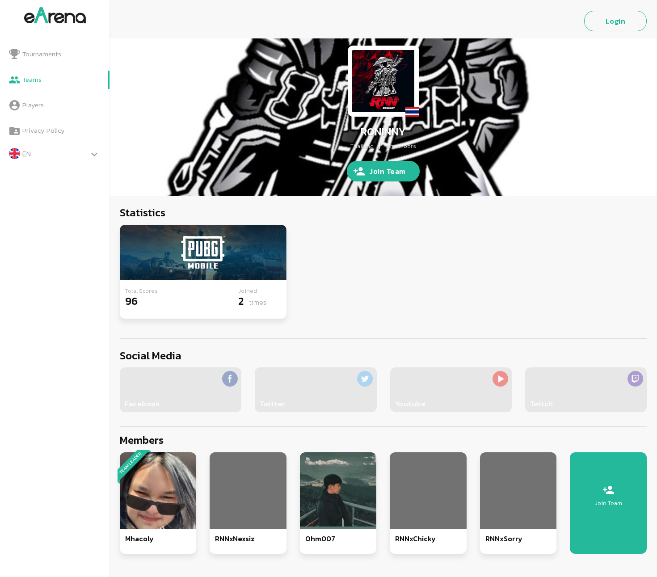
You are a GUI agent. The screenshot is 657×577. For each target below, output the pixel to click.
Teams (32, 79)
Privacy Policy (43, 130)
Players (33, 105)
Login (616, 21)
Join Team (388, 171)
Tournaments (41, 54)
